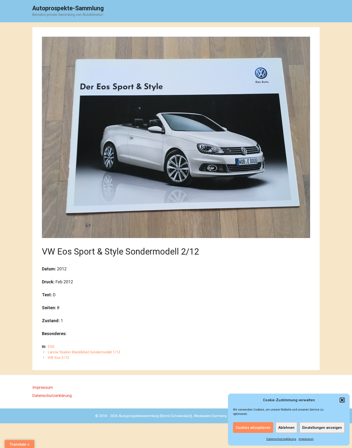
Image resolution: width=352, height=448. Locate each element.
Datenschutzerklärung (281, 439)
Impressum (306, 439)
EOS (51, 346)
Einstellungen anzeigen (322, 427)
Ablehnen (286, 427)
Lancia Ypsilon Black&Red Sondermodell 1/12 (84, 352)
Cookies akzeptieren (253, 427)
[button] (342, 400)
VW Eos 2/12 (58, 357)
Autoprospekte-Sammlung (68, 8)
